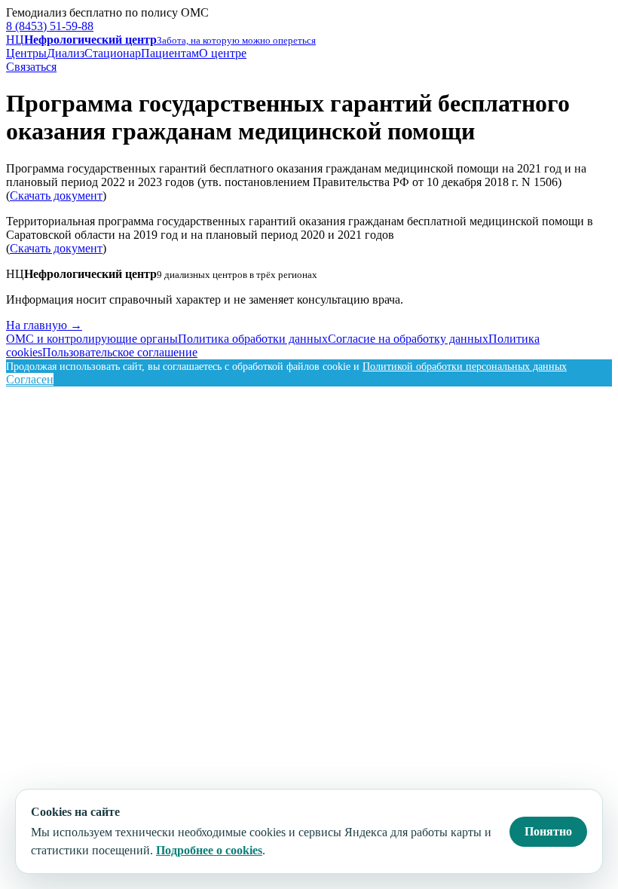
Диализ (65, 53)
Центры (26, 53)
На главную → (44, 325)
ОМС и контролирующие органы (92, 338)
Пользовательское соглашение (119, 352)
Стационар (112, 53)
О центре (222, 53)
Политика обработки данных (253, 338)
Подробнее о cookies (209, 850)
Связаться (31, 66)
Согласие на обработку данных (408, 338)
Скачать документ (56, 195)
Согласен (30, 379)
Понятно (548, 831)
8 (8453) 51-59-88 (49, 26)
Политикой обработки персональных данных (465, 366)
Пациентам (170, 53)
